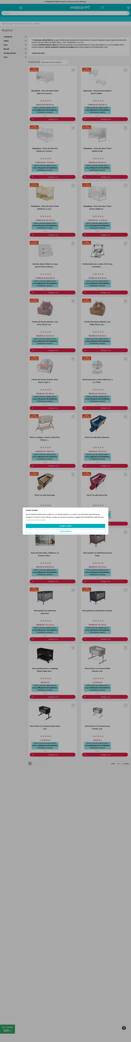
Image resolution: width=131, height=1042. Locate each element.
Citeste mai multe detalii (35, 520)
